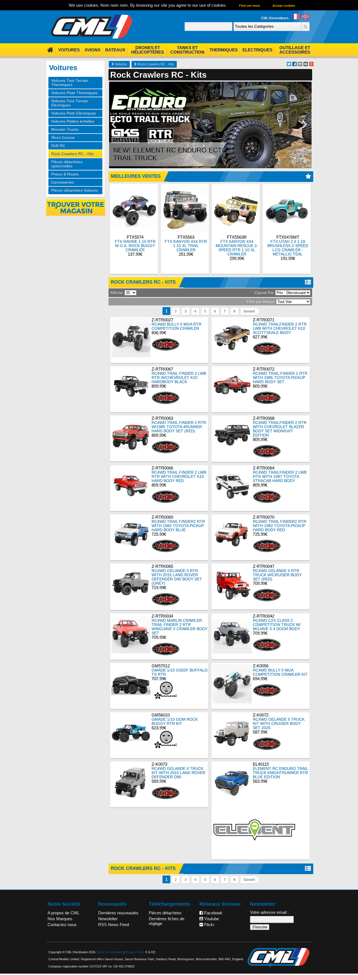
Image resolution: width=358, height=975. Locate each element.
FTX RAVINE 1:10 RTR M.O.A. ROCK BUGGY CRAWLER (135, 245)
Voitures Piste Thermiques (74, 93)
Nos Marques (60, 918)
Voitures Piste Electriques (73, 113)
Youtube (211, 918)
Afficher (116, 293)
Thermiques (223, 50)
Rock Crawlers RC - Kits (155, 64)
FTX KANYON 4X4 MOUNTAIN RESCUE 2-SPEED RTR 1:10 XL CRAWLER (237, 247)
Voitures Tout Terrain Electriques (69, 103)
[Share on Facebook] (294, 64)
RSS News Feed (113, 924)
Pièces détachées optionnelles (67, 164)
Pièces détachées (165, 912)
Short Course (63, 138)
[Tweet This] (289, 64)
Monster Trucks (65, 129)
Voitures (69, 50)
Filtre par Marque (260, 302)
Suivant (249, 311)
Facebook (212, 912)
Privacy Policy (135, 952)
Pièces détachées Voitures (74, 190)
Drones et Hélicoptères (147, 49)
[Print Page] (300, 64)
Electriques (257, 50)
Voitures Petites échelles (72, 121)
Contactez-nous (62, 924)
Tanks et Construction (187, 49)
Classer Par (264, 293)
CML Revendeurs (275, 18)
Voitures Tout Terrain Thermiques (69, 83)
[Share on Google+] (311, 64)
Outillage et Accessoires (294, 49)
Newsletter (108, 918)
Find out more (249, 5)
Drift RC (58, 146)
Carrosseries (62, 182)
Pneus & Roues (65, 174)
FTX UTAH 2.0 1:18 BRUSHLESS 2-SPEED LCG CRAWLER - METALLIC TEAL (287, 247)
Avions (92, 50)
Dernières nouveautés (118, 912)
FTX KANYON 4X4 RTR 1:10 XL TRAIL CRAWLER (186, 245)
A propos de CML (63, 912)
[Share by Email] (305, 64)
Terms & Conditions (109, 952)
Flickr (208, 924)
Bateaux (115, 50)
